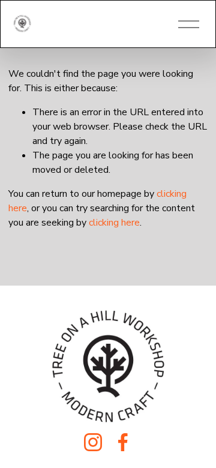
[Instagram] (93, 442)
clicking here (114, 222)
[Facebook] (123, 442)
